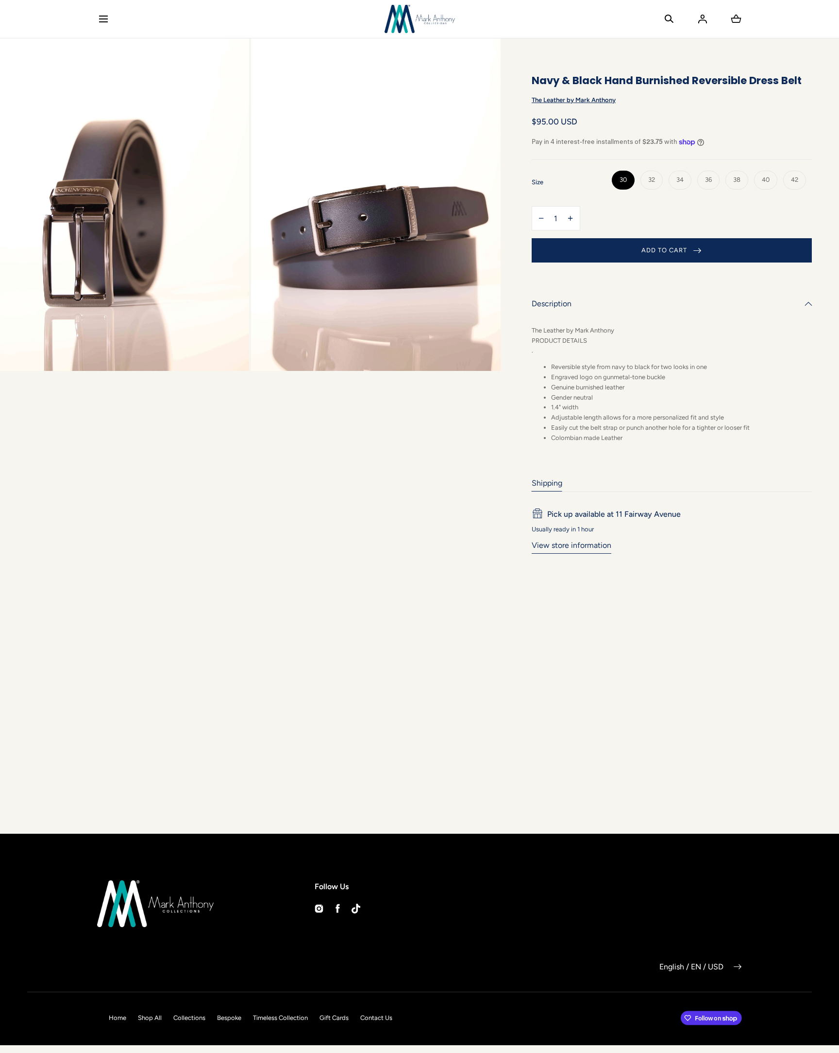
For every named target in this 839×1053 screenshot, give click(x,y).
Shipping (547, 483)
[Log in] (702, 19)
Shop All (150, 1017)
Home (117, 1017)
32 (651, 179)
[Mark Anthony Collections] (420, 19)
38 (736, 179)
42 (794, 179)
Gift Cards (334, 1017)
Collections (189, 1017)
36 (708, 179)
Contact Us (376, 1017)
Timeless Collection (280, 1017)
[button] (103, 19)
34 (680, 179)
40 (766, 179)
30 (623, 179)
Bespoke (229, 1017)
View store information (571, 545)
